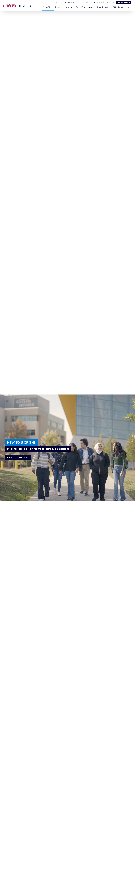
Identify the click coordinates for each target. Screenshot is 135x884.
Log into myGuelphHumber (123, 2)
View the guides (17, 457)
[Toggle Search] (128, 7)
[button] (102, 2)
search (96, 13)
